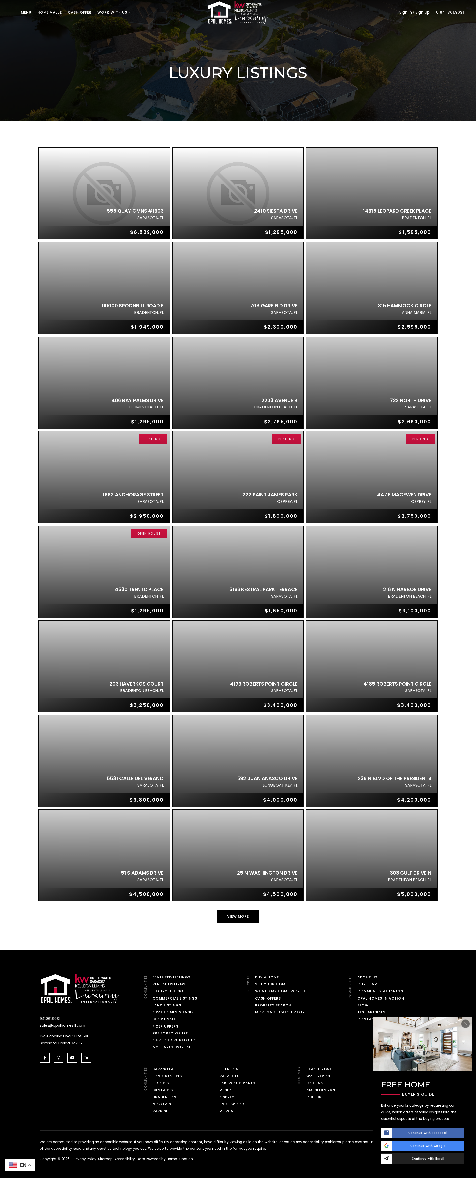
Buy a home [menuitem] (267, 977)
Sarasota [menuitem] (163, 1069)
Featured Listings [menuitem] (171, 977)
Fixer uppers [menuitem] (165, 1026)
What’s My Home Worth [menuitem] (280, 991)
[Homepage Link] (238, 12)
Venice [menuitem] (226, 1090)
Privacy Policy (85, 1158)
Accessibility (124, 1158)
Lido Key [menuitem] (161, 1083)
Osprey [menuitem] (227, 1097)
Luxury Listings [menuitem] (169, 991)
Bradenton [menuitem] (164, 1097)
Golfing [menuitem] (315, 1083)
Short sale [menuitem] (164, 1019)
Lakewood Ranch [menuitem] (238, 1083)
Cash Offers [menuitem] (268, 998)
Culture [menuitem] (315, 1097)
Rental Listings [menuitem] (169, 984)
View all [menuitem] (228, 1111)
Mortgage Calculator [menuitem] (280, 1012)
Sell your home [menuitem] (271, 984)
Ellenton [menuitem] (229, 1069)
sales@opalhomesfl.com (62, 1025)
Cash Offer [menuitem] (80, 12)
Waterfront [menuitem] (319, 1076)
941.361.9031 (451, 12)
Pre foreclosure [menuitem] (170, 1033)
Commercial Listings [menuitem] (175, 998)
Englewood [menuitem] (232, 1104)
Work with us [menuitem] (112, 12)
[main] (238, 475)
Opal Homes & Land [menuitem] (173, 1012)
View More (238, 916)
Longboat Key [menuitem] (168, 1076)
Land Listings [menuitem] (167, 1005)
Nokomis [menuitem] (162, 1104)
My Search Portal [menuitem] (172, 1047)
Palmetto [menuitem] (230, 1076)
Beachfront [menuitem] (319, 1069)
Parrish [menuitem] (161, 1111)
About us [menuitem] (367, 977)
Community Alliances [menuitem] (380, 991)
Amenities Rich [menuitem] (321, 1090)
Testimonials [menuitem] (371, 1012)
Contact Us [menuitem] (370, 1019)
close (465, 1023)
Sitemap (105, 1158)
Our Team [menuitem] (367, 984)
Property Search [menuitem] (273, 1005)
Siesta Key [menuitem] (163, 1090)
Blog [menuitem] (362, 1005)
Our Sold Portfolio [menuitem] (174, 1040)
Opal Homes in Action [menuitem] (380, 998)
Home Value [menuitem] (49, 12)
